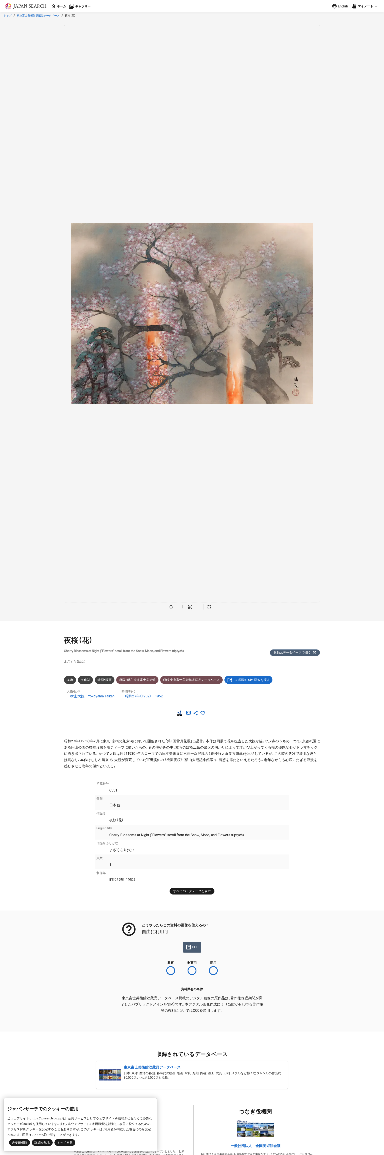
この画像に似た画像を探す (251, 680)
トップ (8, 15)
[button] (365, 6)
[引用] (189, 713)
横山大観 (77, 696)
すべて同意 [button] (65, 1142)
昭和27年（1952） (138, 696)
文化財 (85, 680)
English (343, 6)
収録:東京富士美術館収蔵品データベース (191, 680)
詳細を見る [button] (42, 1142)
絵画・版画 (105, 680)
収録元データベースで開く (292, 652)
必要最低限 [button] (19, 1142)
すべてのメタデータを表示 (192, 891)
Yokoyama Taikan (101, 696)
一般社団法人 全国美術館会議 (255, 1146)
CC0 (195, 947)
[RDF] (180, 713)
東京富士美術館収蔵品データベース (38, 15)
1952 (159, 696)
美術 (70, 680)
